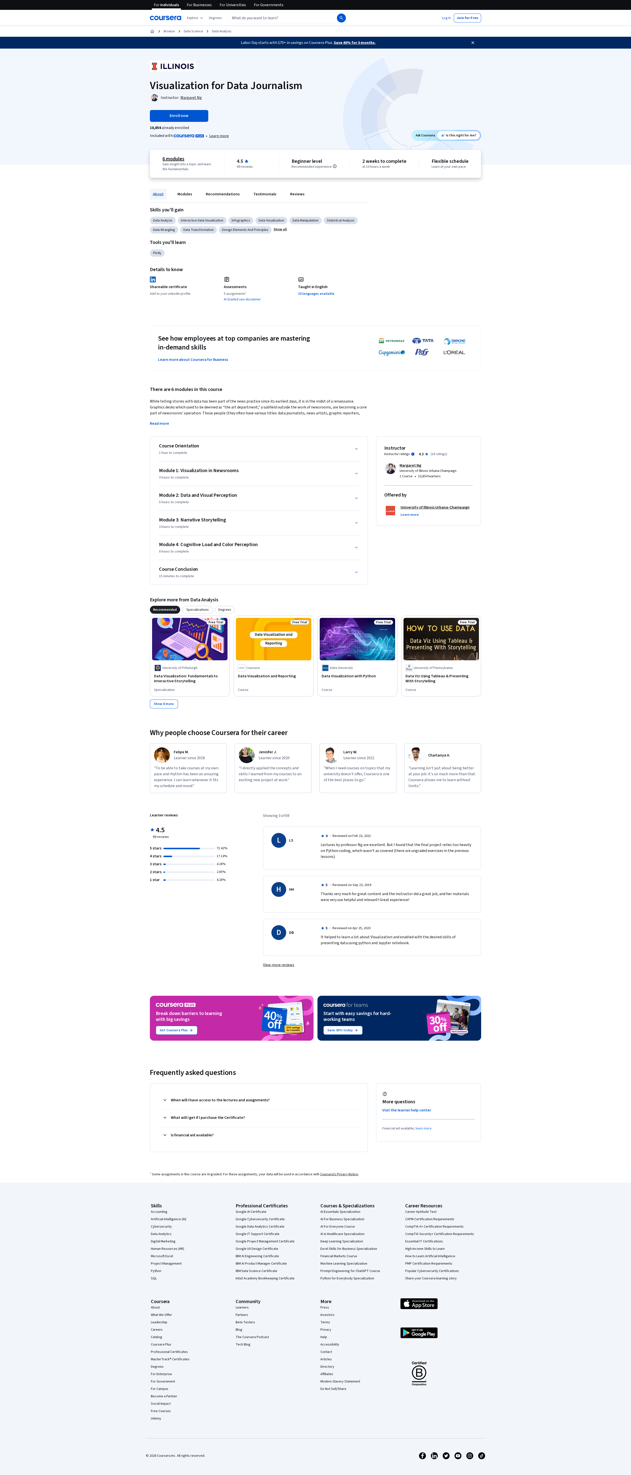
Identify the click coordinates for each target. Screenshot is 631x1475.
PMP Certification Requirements (428, 1263)
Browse (169, 31)
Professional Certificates (169, 1351)
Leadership (159, 1322)
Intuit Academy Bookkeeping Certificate (265, 1278)
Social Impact (161, 1403)
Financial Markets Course (338, 1256)
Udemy (156, 1418)
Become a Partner (164, 1396)
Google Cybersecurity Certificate (260, 1219)
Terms (325, 1322)
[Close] (472, 42)
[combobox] (277, 18)
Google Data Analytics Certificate (260, 1226)
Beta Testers (245, 1322)
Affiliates (326, 1374)
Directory (327, 1366)
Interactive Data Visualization (202, 220)
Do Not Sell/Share (333, 1388)
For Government (163, 1381)
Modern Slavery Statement (340, 1381)
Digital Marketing (163, 1241)
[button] (215, 18)
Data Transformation (198, 229)
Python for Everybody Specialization (347, 1278)
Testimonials (264, 194)
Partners (242, 1314)
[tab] (165, 610)
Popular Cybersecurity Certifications (432, 1271)
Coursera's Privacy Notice (339, 1174)
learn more (424, 1128)
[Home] (152, 31)
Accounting (159, 1211)
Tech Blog (243, 1344)
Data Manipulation (305, 220)
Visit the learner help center (406, 1110)
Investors (327, 1314)
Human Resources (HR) (167, 1248)
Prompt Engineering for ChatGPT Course (350, 1271)
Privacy (325, 1329)
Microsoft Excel (162, 1256)
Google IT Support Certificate (258, 1234)
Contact (326, 1351)
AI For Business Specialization (342, 1219)
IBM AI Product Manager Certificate (261, 1263)
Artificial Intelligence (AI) (168, 1219)
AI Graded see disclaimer (242, 299)
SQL (154, 1278)
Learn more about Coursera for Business (193, 359)
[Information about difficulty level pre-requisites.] (334, 166)
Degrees (157, 1366)
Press (324, 1307)
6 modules (173, 158)
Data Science (193, 31)
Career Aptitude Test (421, 1211)
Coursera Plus (161, 1344)
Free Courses (161, 1411)
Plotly (157, 253)
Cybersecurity (161, 1226)
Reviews (297, 194)
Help (323, 1337)
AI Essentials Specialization (340, 1211)
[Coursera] (165, 18)
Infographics (241, 220)
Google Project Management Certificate (265, 1241)
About (158, 194)
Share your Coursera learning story (431, 1278)
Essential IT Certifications (424, 1241)
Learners (242, 1307)
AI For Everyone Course (337, 1226)
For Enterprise (161, 1374)
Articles (326, 1359)
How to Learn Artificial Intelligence (430, 1256)
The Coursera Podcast (252, 1337)
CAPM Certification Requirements (429, 1219)
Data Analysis (221, 31)
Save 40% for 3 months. (355, 42)
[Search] (341, 18)
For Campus (159, 1388)
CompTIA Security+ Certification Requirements (439, 1234)
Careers (157, 1329)
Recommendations (223, 194)
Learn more (219, 136)
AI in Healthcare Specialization (342, 1234)
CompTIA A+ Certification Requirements (434, 1226)
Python (156, 1271)
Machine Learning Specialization (343, 1263)
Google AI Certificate (251, 1211)
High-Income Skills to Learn (425, 1248)
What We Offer (161, 1314)
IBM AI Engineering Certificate (257, 1256)
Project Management (166, 1263)
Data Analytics (161, 1234)
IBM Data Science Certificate (256, 1271)
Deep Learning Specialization (341, 1241)
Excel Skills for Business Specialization (348, 1248)
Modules (184, 194)
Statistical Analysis (340, 220)
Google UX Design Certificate (257, 1248)
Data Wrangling (164, 229)
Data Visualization (271, 220)
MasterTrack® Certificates (170, 1359)
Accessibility (329, 1344)
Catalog (156, 1337)
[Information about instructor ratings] (413, 454)
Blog (239, 1329)
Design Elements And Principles (245, 229)
